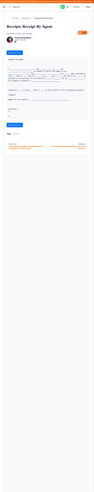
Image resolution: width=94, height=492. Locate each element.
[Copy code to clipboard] (85, 59)
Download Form (14, 53)
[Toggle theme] (68, 7)
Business (16, 134)
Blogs (88, 7)
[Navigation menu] (4, 7)
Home (17, 18)
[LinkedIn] (15, 42)
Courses (76, 7)
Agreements (26, 18)
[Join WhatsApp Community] (63, 7)
